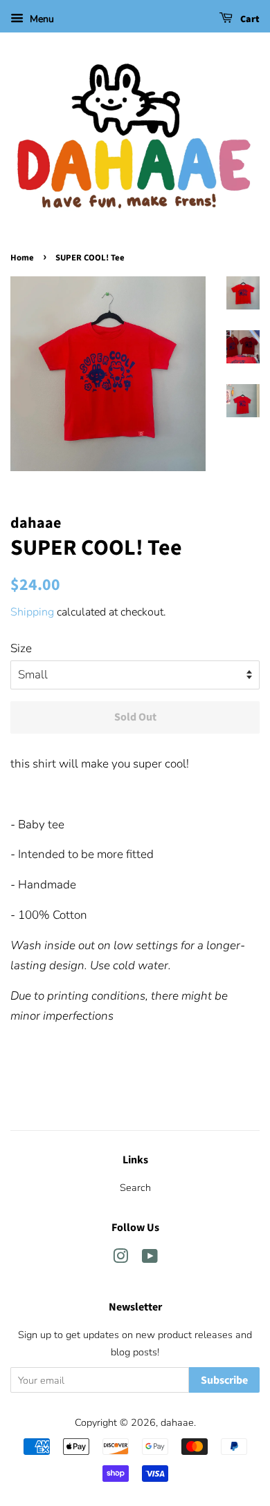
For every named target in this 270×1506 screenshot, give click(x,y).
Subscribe (224, 1380)
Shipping (32, 612)
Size (21, 648)
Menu (40, 19)
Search (135, 1187)
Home (22, 257)
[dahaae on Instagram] (120, 1259)
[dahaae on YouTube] (150, 1259)
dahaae (177, 1422)
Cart (249, 19)
